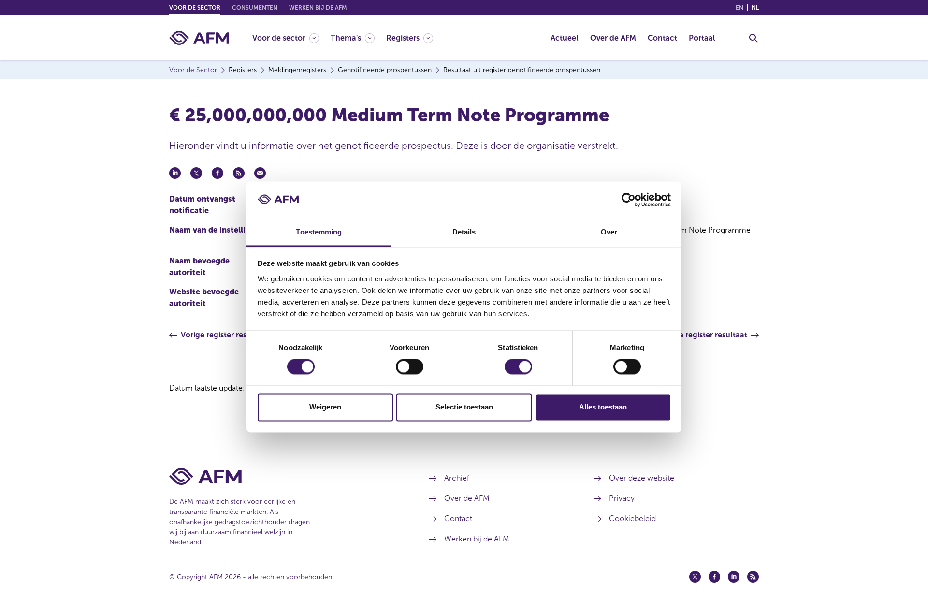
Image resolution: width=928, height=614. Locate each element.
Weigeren (325, 407)
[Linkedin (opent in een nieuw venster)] (734, 577)
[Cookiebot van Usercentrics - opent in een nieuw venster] (628, 200)
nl (755, 7)
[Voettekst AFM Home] (284, 476)
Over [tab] (609, 232)
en (739, 7)
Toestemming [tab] (319, 232)
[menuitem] (291, 37)
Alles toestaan (603, 407)
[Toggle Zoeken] (753, 38)
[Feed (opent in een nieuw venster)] (753, 577)
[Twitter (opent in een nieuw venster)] (695, 577)
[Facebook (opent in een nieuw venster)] (714, 577)
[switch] (409, 367)
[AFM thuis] (199, 38)
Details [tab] (464, 232)
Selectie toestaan (464, 407)
